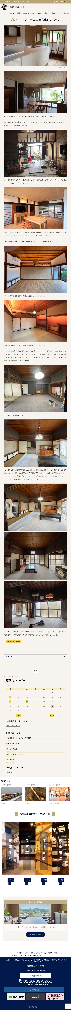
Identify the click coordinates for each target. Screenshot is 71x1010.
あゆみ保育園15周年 (54, 803)
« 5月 (18, 715)
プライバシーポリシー (24, 955)
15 (10, 702)
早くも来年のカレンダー (15, 754)
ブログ (59, 13)
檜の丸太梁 (10, 760)
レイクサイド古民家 (13, 641)
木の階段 (27, 803)
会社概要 (52, 13)
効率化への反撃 (11, 749)
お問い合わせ (66, 13)
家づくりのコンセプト (29, 13)
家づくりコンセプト (23, 953)
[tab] (35, 656)
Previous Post (8, 677)
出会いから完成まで (42, 13)
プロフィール (57, 953)
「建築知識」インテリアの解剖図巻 (18, 738)
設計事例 (19, 13)
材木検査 (3, 803)
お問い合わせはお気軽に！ (35, 934)
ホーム (12, 13)
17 (27, 702)
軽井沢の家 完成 (12, 743)
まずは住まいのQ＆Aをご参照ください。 (35, 927)
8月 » (52, 715)
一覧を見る (11, 881)
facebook (34, 989)
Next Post (15, 677)
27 (52, 706)
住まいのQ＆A (48, 953)
